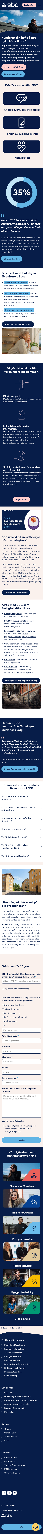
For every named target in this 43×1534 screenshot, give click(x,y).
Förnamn (6, 1046)
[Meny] (39, 5)
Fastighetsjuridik (12, 1360)
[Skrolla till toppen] (21, 1527)
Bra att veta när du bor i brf (17, 1404)
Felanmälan (9, 1461)
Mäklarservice (10, 1469)
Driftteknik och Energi (14, 1368)
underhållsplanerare (17, 639)
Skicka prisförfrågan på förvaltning (21, 680)
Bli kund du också (12, 259)
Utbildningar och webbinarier (17, 1396)
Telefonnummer (9, 1078)
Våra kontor (10, 1433)
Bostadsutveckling (13, 1372)
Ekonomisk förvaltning (14, 1005)
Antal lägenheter (10, 1036)
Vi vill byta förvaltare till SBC (18, 324)
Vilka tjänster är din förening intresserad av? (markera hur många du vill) (21, 999)
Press (6, 1440)
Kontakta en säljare (13, 74)
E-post (5, 1067)
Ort (3, 1025)
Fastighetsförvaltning (14, 1345)
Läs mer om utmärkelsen (16, 592)
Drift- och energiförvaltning (16, 1017)
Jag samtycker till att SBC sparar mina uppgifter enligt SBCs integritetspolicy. (20, 1129)
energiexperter (29, 637)
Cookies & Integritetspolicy (11, 1510)
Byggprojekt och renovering (17, 1364)
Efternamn (7, 1057)
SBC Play (8, 1393)
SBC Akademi (10, 667)
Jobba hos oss (11, 1436)
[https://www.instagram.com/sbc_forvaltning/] (14, 1493)
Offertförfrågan (12, 1473)
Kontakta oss (10, 1457)
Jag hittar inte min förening (16, 989)
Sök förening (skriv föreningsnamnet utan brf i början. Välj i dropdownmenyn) (21, 975)
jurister (25, 634)
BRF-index (9, 1412)
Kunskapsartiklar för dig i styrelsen (20, 1400)
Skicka (22, 1140)
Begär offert (29, 5)
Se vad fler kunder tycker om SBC (19, 769)
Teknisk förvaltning (12, 1009)
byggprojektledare (12, 637)
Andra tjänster (10, 1021)
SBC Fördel (9, 659)
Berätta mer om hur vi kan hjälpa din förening (19, 1090)
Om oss (7, 1429)
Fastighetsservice (12, 1013)
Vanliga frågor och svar (15, 1465)
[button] (21, 520)
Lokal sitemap (10, 1375)
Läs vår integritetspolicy (13, 1121)
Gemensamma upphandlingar (18, 644)
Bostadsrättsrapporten (15, 1408)
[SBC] (10, 4)
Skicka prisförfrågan (13, 67)
